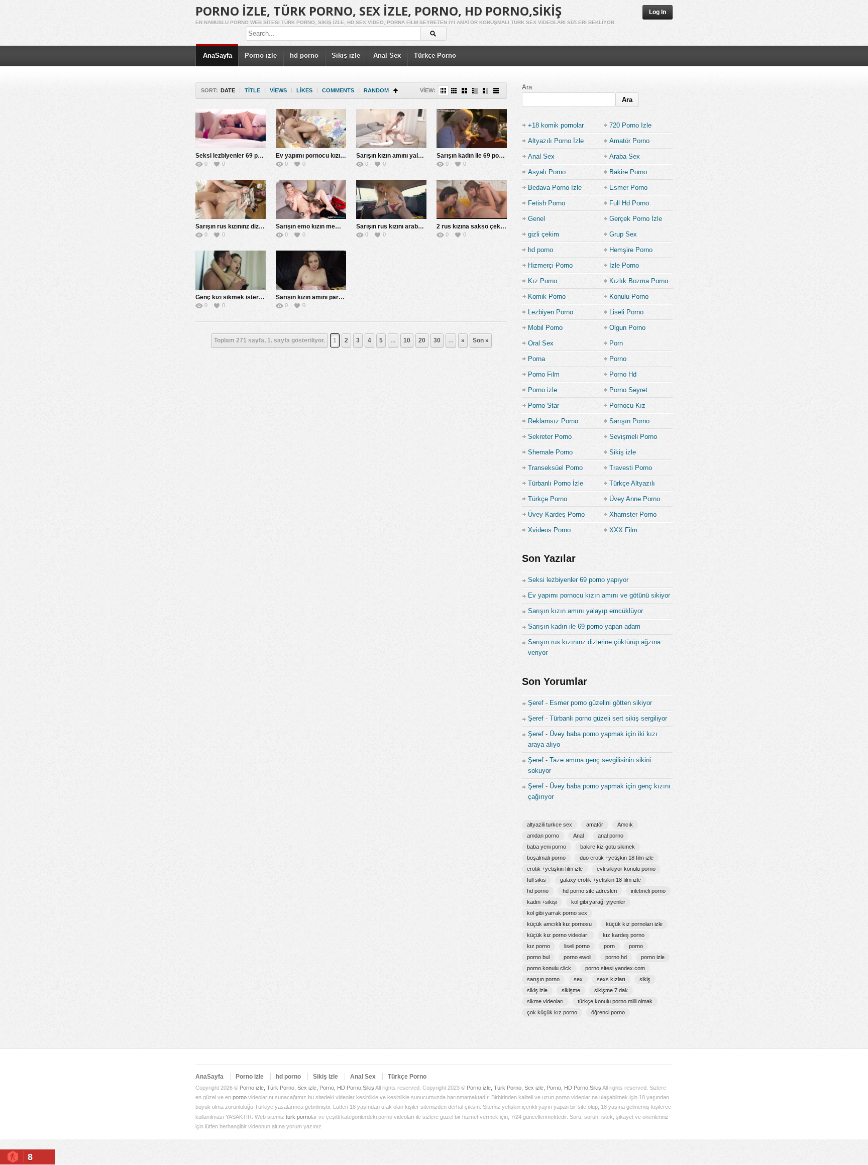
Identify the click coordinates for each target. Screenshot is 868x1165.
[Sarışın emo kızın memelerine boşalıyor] (311, 199)
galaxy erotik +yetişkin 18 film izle (600, 880)
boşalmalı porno (546, 858)
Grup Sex (623, 234)
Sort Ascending (395, 90)
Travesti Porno (630, 468)
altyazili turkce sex (549, 825)
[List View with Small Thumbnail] (475, 90)
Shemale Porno (550, 452)
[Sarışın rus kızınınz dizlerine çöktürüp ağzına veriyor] (230, 199)
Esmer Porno (628, 187)
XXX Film (623, 530)
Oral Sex (541, 343)
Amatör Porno (629, 141)
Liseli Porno (626, 312)
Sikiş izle (346, 55)
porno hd (616, 957)
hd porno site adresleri (590, 891)
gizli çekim (543, 234)
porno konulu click (549, 968)
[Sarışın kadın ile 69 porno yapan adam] (471, 128)
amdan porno (543, 836)
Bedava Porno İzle (555, 187)
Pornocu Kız (627, 405)
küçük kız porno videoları (558, 935)
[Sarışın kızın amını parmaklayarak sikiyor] (311, 270)
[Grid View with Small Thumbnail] (454, 90)
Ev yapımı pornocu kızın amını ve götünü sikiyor (343, 155)
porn (609, 946)
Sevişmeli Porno (633, 436)
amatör (594, 825)
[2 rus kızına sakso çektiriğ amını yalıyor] (471, 199)
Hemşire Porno (631, 250)
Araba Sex (624, 156)
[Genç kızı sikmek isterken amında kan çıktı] (230, 270)
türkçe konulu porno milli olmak (615, 1001)
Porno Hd (622, 374)
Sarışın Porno (629, 421)
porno (636, 946)
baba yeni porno (546, 847)
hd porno (304, 55)
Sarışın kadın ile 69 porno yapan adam (491, 155)
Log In (657, 12)
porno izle (653, 957)
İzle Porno (624, 265)
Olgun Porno (627, 327)
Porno (617, 359)
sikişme (571, 990)
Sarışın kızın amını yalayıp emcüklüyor (411, 155)
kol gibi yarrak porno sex (557, 913)
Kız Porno (542, 281)
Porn (616, 343)
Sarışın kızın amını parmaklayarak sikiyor (335, 297)
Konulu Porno (628, 296)
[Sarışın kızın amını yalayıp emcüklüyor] (391, 128)
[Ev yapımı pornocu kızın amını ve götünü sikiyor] (311, 128)
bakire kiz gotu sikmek (607, 847)
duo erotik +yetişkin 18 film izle (617, 858)
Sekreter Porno (550, 436)
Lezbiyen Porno (550, 312)
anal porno (610, 836)
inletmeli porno (648, 891)
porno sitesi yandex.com (615, 968)
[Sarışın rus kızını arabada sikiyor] (391, 199)
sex (578, 979)
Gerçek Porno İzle (635, 218)
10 (406, 340)
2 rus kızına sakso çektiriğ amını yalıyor (493, 226)
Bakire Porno (628, 172)
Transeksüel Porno (555, 468)
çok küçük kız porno (552, 1012)
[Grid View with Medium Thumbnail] (464, 90)
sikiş (644, 979)
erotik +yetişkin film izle (555, 869)
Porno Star (543, 405)
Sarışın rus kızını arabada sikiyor (403, 226)
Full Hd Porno (629, 203)
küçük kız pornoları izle (634, 924)
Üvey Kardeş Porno (556, 514)
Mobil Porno (545, 327)
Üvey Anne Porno (634, 499)
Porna (536, 359)
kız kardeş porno (623, 935)
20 (421, 340)
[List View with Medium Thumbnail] (485, 90)
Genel (536, 218)
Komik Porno (547, 296)
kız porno (538, 946)
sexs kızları (611, 979)
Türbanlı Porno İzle (555, 483)
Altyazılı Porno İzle (556, 141)
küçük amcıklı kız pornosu (559, 924)
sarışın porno (543, 979)
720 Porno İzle (630, 125)
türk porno (298, 1117)
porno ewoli (577, 957)
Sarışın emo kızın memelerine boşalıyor (332, 226)
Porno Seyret (628, 390)
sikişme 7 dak (611, 990)
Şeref (536, 703)
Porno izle (261, 55)
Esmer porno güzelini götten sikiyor (601, 703)
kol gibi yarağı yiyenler (598, 902)
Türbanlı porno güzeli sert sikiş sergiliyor (608, 718)
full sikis (536, 880)
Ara (527, 87)
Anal (578, 836)
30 (437, 340)
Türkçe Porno (435, 55)
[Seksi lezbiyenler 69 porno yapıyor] (230, 128)
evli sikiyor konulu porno (626, 869)
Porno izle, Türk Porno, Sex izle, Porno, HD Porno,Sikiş (378, 11)
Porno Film (544, 374)
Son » (481, 340)
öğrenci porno (608, 1012)
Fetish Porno (546, 203)
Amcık (625, 825)
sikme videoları (545, 1001)
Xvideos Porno (549, 530)
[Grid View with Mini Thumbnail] (443, 90)
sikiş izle (537, 990)
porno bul (538, 957)
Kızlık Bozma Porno (638, 281)
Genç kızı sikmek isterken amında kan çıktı (256, 297)
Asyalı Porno (547, 172)
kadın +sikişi (542, 902)
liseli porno (577, 946)
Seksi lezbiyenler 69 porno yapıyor (244, 155)
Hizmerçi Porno (550, 265)
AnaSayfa (217, 55)
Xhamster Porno (633, 514)
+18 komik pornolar (556, 125)
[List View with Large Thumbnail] (496, 90)
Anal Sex (387, 55)
